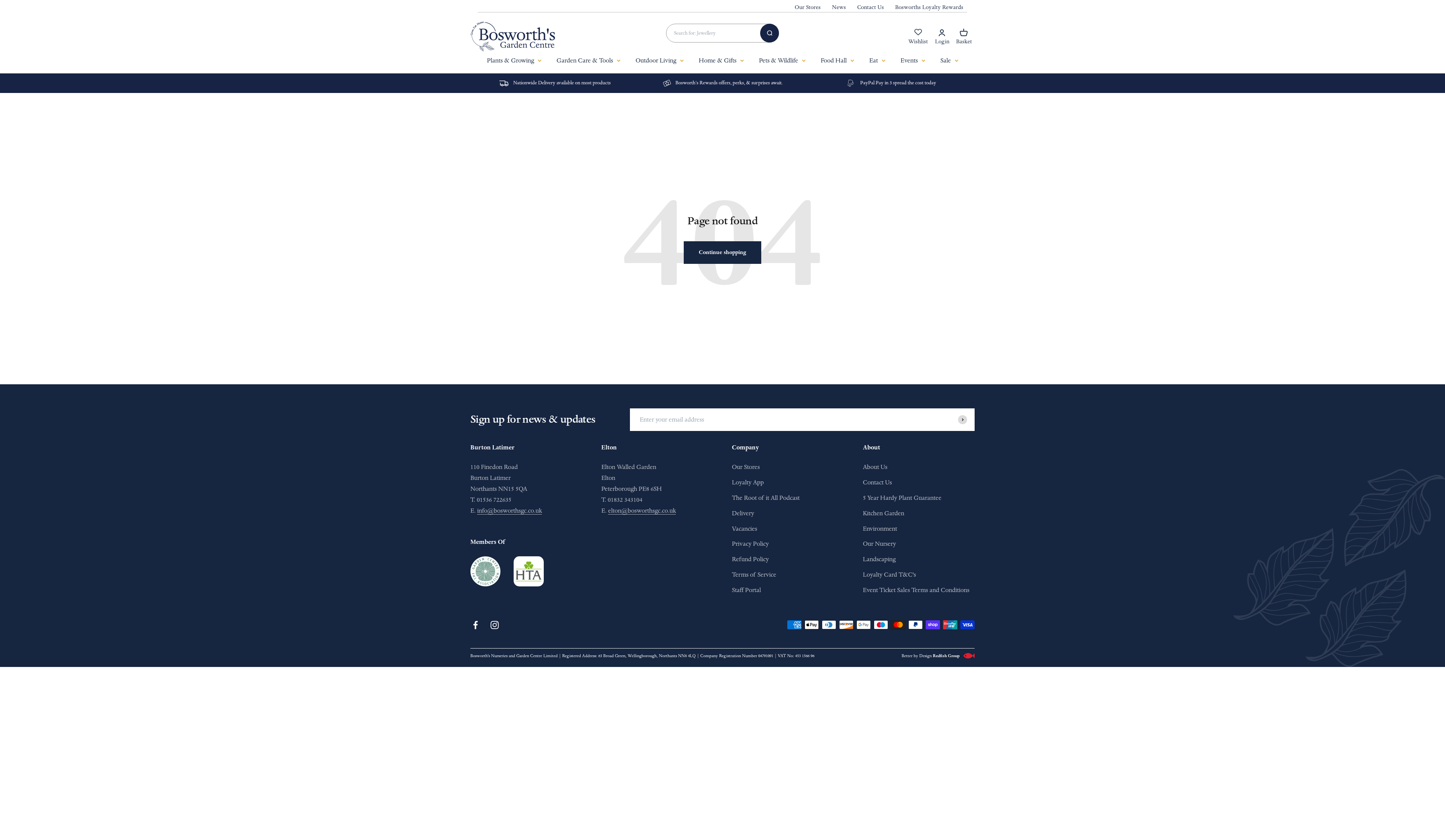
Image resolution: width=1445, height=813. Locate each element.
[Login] (942, 33)
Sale (945, 60)
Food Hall (834, 60)
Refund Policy (750, 559)
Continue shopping (722, 252)
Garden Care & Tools (585, 60)
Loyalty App (748, 482)
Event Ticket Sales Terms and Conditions (916, 590)
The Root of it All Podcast (766, 498)
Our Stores (808, 7)
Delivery (743, 513)
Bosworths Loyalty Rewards (929, 7)
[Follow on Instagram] (495, 625)
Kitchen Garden (883, 513)
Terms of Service (754, 575)
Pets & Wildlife (778, 60)
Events (909, 60)
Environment (880, 529)
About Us (875, 467)
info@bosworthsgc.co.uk (509, 511)
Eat (873, 60)
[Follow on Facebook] (475, 625)
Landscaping (879, 559)
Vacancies (744, 529)
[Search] (769, 33)
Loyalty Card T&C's (889, 575)
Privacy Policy (750, 544)
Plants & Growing (510, 60)
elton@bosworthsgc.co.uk (642, 511)
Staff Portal (746, 590)
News (839, 7)
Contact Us (870, 7)
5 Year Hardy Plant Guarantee (902, 498)
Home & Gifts (717, 60)
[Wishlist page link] (918, 36)
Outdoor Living (656, 60)
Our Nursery (879, 544)
